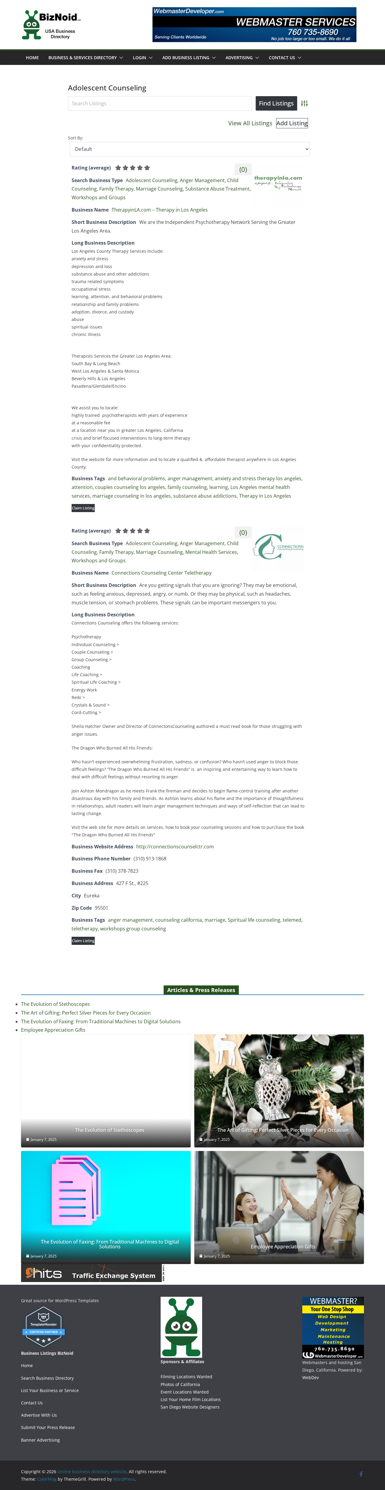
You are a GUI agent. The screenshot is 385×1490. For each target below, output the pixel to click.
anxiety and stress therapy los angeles (258, 478)
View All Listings (250, 123)
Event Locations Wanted (185, 1392)
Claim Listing (83, 508)
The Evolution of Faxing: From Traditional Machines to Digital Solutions (101, 1021)
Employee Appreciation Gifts (53, 1030)
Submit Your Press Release (48, 1427)
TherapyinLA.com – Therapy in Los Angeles (160, 209)
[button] (120, 57)
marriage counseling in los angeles (131, 496)
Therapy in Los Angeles (265, 496)
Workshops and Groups (99, 197)
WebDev (310, 1377)
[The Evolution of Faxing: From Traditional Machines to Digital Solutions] (106, 1205)
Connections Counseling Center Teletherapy (161, 572)
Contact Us (282, 57)
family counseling (187, 487)
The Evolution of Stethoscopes (55, 1004)
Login (139, 57)
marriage (215, 920)
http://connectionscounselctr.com (175, 846)
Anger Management (202, 180)
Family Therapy (116, 188)
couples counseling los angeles (130, 487)
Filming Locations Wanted (186, 1376)
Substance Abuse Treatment (217, 188)
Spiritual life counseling (254, 920)
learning (218, 487)
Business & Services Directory (82, 57)
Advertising (239, 57)
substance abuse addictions (205, 496)
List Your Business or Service (50, 1390)
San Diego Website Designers (190, 1407)
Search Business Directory (47, 1378)
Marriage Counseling (159, 188)
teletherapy (85, 928)
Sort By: (75, 138)
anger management (190, 478)
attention (82, 487)
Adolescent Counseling (151, 180)
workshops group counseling (133, 928)
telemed (292, 920)
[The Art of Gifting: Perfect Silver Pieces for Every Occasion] (279, 1090)
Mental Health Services (211, 552)
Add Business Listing (185, 57)
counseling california (178, 920)
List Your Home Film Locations (191, 1399)
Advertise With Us (39, 1415)
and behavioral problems (136, 478)
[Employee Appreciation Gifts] (279, 1207)
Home (32, 57)
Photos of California (180, 1384)
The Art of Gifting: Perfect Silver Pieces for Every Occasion (86, 1012)
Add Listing (292, 123)
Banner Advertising (40, 1440)
